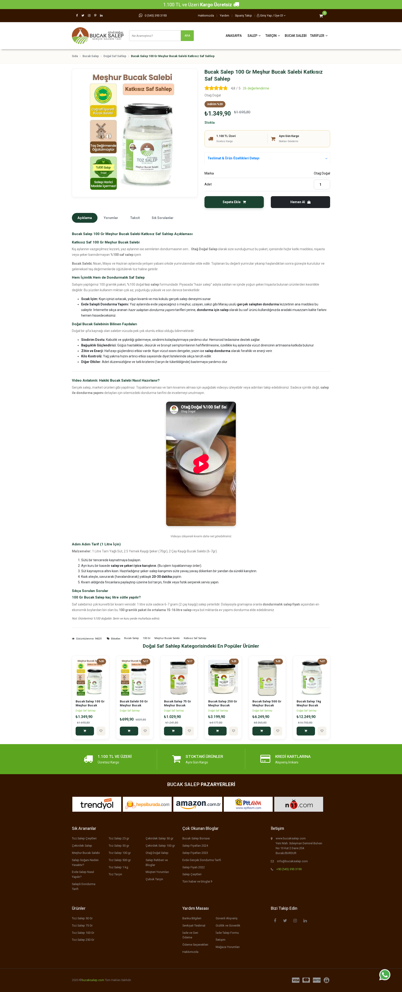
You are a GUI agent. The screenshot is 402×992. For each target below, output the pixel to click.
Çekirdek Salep (82, 845)
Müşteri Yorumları (157, 872)
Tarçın (271, 36)
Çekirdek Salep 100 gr (160, 845)
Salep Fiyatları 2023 (195, 853)
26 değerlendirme (256, 88)
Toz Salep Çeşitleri (84, 838)
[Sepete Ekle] (85, 731)
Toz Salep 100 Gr (83, 932)
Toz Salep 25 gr (119, 838)
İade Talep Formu (227, 932)
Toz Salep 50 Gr (82, 918)
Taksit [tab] (135, 218)
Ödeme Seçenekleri (195, 944)
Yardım (224, 15)
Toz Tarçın (115, 874)
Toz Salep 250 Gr (83, 939)
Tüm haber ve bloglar (196, 881)
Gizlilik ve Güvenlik (228, 925)
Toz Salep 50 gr (119, 845)
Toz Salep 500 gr (120, 860)
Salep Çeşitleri (191, 874)
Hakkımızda (206, 15)
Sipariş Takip (243, 15)
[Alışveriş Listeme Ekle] (101, 731)
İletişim (220, 939)
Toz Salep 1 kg (118, 867)
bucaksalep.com (93, 980)
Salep (252, 36)
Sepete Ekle (232, 202)
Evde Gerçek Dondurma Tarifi (201, 860)
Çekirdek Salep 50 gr (159, 838)
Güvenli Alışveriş (227, 918)
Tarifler (317, 36)
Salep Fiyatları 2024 (195, 845)
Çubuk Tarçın (154, 879)
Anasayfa (234, 36)
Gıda (75, 56)
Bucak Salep (91, 56)
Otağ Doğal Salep (157, 853)
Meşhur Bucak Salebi (86, 853)
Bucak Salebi (296, 36)
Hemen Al (298, 202)
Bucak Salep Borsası (196, 838)
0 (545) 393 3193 (156, 15)
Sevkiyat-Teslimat (193, 925)
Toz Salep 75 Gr (82, 925)
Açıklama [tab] (84, 218)
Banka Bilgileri (191, 918)
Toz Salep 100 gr (120, 853)
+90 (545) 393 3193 (289, 869)
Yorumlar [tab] (111, 218)
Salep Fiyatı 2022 (193, 867)
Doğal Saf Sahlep (115, 56)
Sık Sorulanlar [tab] (163, 218)
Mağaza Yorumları (228, 947)
